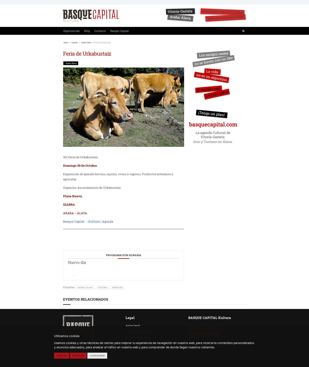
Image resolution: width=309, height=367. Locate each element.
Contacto (100, 31)
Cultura (103, 287)
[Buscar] (243, 31)
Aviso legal (133, 325)
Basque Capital (119, 31)
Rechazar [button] (78, 355)
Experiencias (71, 31)
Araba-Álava (86, 42)
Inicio (66, 42)
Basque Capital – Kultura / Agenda (88, 221)
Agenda (74, 42)
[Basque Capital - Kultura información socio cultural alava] (91, 16)
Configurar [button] (97, 355)
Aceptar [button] (62, 355)
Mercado (117, 287)
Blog (87, 31)
